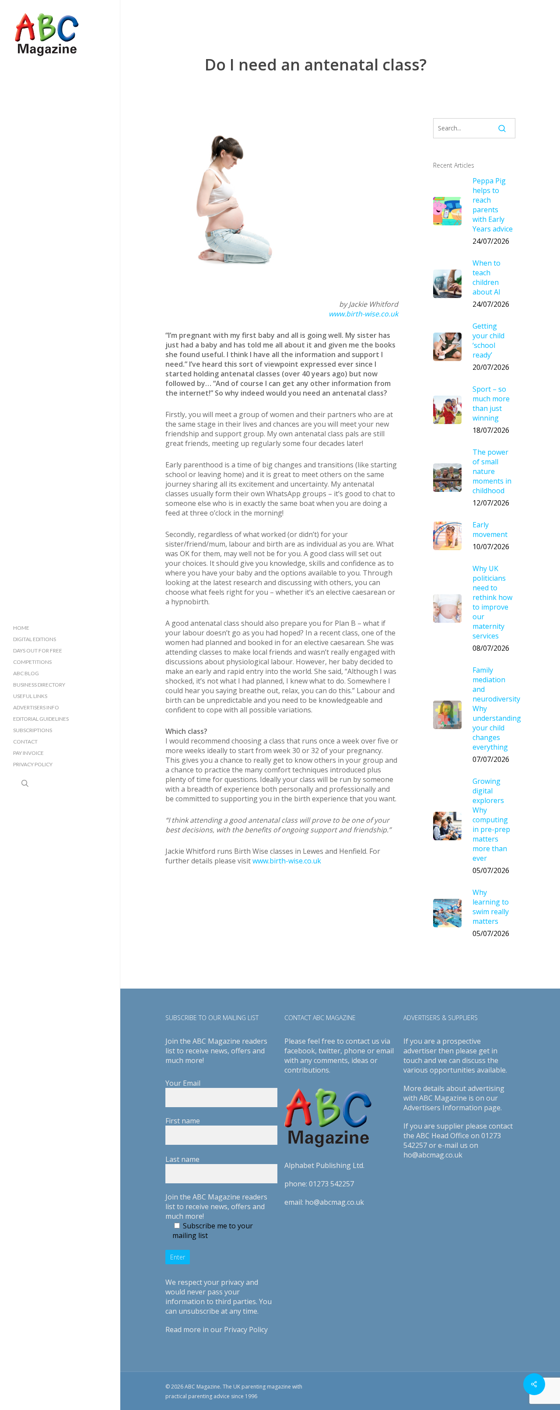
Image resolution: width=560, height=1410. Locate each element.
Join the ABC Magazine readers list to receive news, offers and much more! (216, 1206)
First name (182, 1121)
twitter (329, 1051)
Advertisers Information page (451, 1107)
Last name (182, 1159)
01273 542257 (331, 1184)
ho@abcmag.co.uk (334, 1202)
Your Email (182, 1083)
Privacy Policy (246, 1329)
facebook (299, 1051)
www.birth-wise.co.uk (363, 314)
